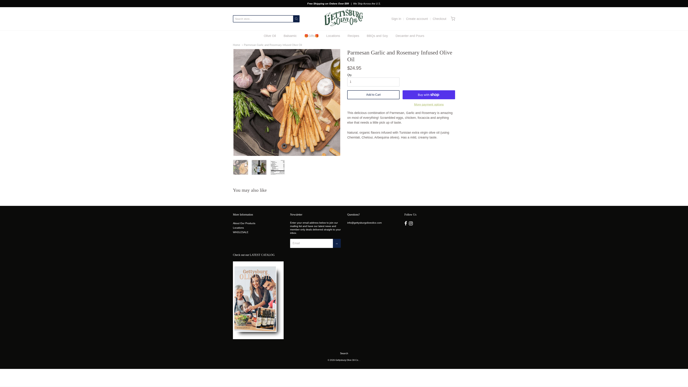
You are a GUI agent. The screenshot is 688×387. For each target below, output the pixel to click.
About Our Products (244, 223)
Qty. (349, 75)
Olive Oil (270, 36)
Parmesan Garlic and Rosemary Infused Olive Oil (273, 45)
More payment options (429, 104)
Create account (417, 19)
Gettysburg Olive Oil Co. (347, 360)
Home (236, 45)
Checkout (439, 19)
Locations (333, 36)
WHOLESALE (240, 232)
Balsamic (290, 36)
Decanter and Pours (410, 36)
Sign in (396, 19)
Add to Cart (373, 94)
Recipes (353, 36)
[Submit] (296, 18)
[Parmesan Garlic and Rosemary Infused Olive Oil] (240, 167)
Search (344, 353)
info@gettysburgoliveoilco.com (364, 222)
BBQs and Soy (377, 36)
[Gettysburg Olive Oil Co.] (344, 19)
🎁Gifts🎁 (311, 36)
